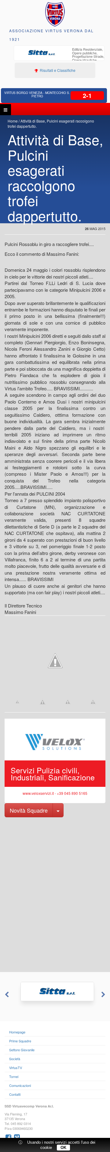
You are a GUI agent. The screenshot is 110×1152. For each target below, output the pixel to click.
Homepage (17, 1031)
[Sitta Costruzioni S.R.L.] (55, 991)
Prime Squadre (20, 1040)
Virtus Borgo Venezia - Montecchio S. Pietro (37, 94)
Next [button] (104, 995)
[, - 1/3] (42, 701)
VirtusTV (15, 1067)
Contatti (14, 1094)
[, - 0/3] (17, 701)
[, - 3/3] (93, 701)
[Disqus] (55, 894)
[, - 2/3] (67, 701)
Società (14, 1058)
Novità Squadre (29, 810)
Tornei (13, 1076)
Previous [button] (6, 995)
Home (13, 120)
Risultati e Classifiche (57, 70)
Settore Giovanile (22, 1049)
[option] (59, 57)
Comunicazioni (20, 1085)
